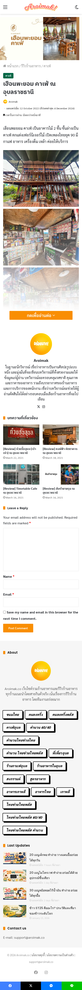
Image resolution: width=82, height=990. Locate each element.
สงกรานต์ (13, 779)
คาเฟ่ (47, 66)
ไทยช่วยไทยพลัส (19, 804)
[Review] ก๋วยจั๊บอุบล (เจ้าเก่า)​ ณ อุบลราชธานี (19, 451)
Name (8, 576)
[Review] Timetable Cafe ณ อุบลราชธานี (20, 490)
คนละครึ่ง (36, 714)
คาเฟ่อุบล (13, 727)
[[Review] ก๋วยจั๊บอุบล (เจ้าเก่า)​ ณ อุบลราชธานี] (21, 434)
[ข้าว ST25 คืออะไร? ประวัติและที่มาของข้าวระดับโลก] (14, 911)
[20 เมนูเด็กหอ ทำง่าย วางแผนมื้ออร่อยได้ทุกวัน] (14, 858)
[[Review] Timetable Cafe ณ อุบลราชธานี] (21, 474)
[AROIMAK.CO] (41, 7)
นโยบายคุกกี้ (38, 955)
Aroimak (13, 101)
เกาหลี (65, 791)
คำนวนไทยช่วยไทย (20, 740)
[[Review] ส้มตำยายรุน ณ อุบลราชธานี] (61, 474)
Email (8, 594)
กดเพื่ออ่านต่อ (39, 315)
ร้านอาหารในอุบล (49, 766)
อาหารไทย (42, 791)
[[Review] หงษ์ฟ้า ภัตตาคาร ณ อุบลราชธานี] (61, 434)
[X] (38, 406)
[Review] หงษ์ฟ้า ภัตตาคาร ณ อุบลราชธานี (60, 451)
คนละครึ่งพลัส (62, 714)
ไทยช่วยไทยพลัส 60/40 (24, 817)
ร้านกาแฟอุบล (16, 766)
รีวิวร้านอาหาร (31, 66)
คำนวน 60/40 (40, 727)
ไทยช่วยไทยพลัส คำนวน (24, 830)
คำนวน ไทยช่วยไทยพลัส (24, 753)
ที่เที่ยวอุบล (60, 753)
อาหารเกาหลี (15, 791)
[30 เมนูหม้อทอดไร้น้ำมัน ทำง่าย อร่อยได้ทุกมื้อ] (14, 893)
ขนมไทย (12, 714)
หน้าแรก (12, 66)
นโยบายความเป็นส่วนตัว (60, 955)
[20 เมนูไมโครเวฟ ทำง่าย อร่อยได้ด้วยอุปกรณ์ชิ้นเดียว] (14, 876)
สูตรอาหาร (37, 779)
